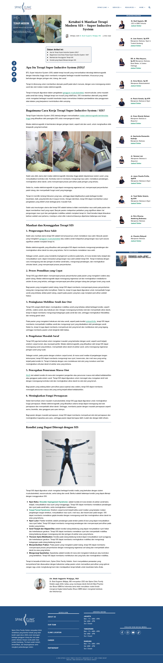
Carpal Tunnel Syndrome (39, 510)
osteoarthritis (91, 321)
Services (116, 7)
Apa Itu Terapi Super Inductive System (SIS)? (64, 52)
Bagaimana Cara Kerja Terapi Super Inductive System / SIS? (69, 55)
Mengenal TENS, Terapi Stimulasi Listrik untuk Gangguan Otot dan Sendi (139, 256)
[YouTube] (133, 632)
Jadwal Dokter (136, 26)
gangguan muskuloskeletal (73, 92)
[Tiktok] (139, 632)
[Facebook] (14, 63)
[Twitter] (14, 74)
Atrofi (28, 375)
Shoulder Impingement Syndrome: (53, 501)
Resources (129, 7)
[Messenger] (14, 68)
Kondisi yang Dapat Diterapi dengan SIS (63, 60)
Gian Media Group (90, 659)
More (141, 7)
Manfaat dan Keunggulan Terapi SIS (61, 57)
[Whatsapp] (14, 79)
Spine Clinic (102, 7)
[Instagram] (128, 632)
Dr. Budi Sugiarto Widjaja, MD (90, 36)
